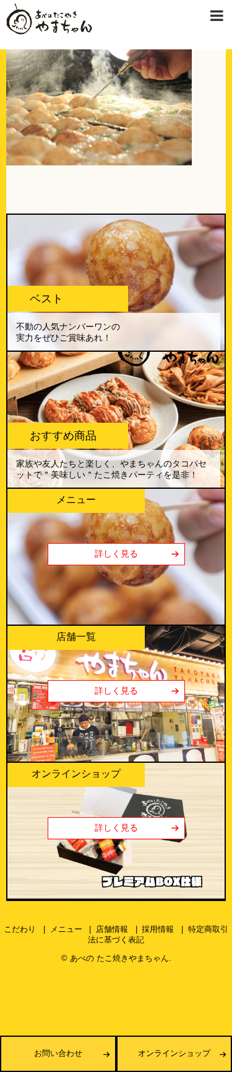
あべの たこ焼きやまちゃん (119, 958)
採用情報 (158, 929)
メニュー (66, 929)
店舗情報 (112, 929)
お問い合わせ (58, 1053)
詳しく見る (116, 554)
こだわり (20, 929)
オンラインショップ (174, 1053)
